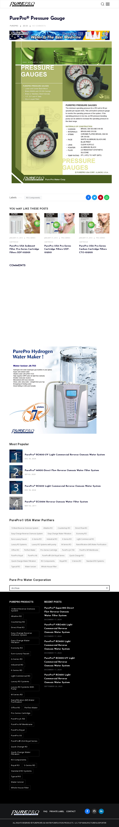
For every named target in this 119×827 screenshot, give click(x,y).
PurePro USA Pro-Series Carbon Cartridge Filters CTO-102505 (93, 249)
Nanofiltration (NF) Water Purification (91, 544)
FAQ (45, 811)
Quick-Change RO (76, 555)
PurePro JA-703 (68, 550)
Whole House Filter (49, 566)
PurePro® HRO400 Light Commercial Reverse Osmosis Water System (58, 628)
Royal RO (63, 561)
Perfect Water (29, 550)
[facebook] (87, 811)
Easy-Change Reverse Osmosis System (27, 533)
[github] (94, 811)
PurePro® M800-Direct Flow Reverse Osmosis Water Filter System (62, 470)
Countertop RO (64, 528)
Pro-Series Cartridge (48, 550)
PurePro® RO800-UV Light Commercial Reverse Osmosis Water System (65, 455)
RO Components (33, 197)
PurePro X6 (32, 555)
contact (71, 811)
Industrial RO (52, 539)
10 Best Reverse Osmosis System (24, 528)
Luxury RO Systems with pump (44, 544)
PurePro (14, 26)
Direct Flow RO (81, 528)
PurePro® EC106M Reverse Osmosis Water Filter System (56, 502)
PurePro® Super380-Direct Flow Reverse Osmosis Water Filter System (59, 612)
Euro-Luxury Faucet (19, 539)
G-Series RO (37, 539)
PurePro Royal (17, 555)
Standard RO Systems (95, 561)
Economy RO (81, 533)
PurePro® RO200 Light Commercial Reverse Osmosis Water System (57, 679)
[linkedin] (101, 811)
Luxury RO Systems (19, 544)
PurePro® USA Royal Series (53, 555)
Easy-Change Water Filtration (59, 533)
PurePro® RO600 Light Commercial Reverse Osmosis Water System (63, 486)
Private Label (57, 811)
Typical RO (15, 566)
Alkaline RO (48, 528)
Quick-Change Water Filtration (23, 561)
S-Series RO (76, 561)
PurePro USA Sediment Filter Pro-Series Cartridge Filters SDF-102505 (24, 249)
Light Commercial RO (85, 539)
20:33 (25, 26)
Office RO (15, 550)
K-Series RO (67, 539)
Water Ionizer (30, 566)
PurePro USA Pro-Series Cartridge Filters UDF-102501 (57, 249)
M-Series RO (66, 544)
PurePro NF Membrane (89, 550)
